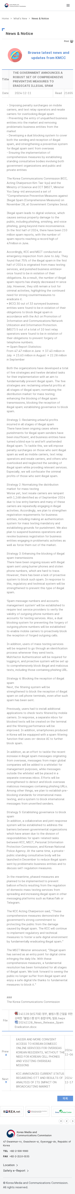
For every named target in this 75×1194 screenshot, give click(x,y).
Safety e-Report (14, 1170)
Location (9, 1165)
